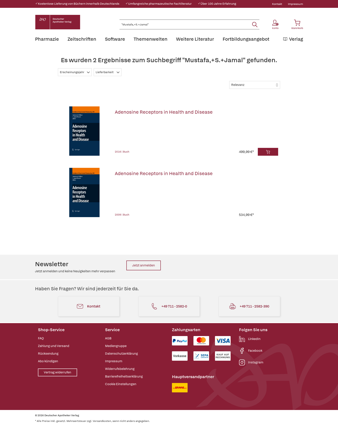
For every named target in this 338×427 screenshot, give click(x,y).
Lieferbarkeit (105, 72)
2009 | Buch (122, 214)
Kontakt (277, 4)
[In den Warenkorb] (268, 152)
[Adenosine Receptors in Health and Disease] (84, 131)
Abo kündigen (48, 361)
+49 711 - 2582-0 (174, 306)
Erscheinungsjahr (72, 72)
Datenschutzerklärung (121, 353)
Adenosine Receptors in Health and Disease (164, 112)
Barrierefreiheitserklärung (124, 376)
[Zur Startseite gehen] (57, 22)
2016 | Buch (122, 151)
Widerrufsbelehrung (120, 369)
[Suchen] (254, 24)
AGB (108, 338)
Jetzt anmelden (143, 265)
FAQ (41, 338)
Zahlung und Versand (53, 346)
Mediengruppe (116, 346)
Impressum (295, 4)
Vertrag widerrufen (57, 372)
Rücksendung (48, 353)
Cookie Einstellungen (120, 384)
